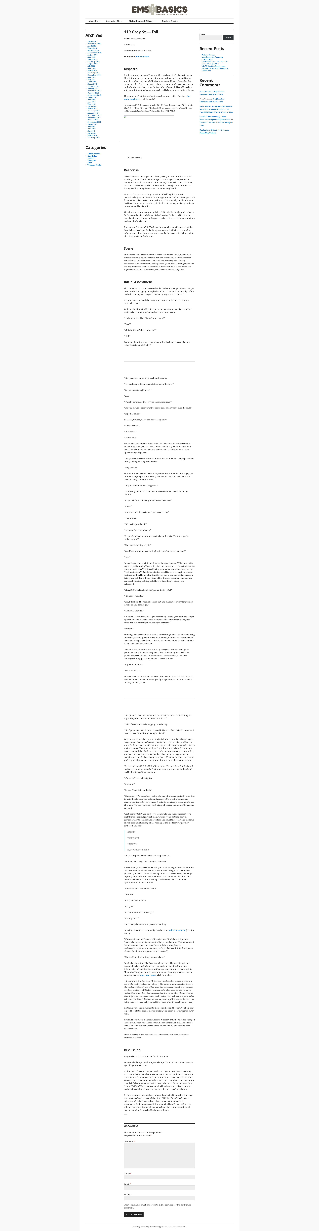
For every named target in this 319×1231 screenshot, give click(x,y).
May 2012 (91, 104)
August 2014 (92, 64)
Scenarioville (113, 21)
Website (128, 1194)
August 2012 (92, 97)
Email (127, 1184)
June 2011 (91, 129)
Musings (90, 158)
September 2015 (94, 53)
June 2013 (91, 77)
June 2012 (91, 102)
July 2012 (91, 100)
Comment (129, 1141)
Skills (89, 163)
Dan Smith (203, 130)
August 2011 (92, 124)
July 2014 (91, 66)
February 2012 (93, 111)
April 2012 (91, 106)
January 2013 (92, 88)
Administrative (93, 154)
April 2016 (91, 46)
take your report (147, 975)
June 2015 (91, 57)
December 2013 (93, 75)
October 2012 (93, 93)
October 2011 (92, 120)
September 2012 (94, 95)
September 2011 (94, 122)
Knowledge (92, 156)
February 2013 (93, 86)
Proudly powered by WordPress (145, 1227)
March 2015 (92, 59)
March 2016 (92, 48)
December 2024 (94, 44)
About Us (93, 21)
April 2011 (91, 133)
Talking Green (207, 59)
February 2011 (93, 138)
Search (202, 34)
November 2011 (93, 118)
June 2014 (91, 68)
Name (127, 1173)
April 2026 (91, 41)
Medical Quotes (170, 21)
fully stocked (142, 56)
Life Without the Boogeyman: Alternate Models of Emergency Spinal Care (214, 68)
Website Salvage (208, 55)
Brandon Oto (204, 91)
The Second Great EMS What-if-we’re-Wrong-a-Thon (214, 63)
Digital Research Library (141, 21)
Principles (91, 160)
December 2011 (93, 115)
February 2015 (93, 62)
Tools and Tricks (94, 165)
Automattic (181, 1227)
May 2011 (91, 131)
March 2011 (92, 135)
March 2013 (92, 84)
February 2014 (93, 73)
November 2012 (93, 91)
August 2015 (92, 55)
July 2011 (91, 126)
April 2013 (91, 82)
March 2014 (92, 71)
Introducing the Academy (212, 57)
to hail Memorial (176, 930)
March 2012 (92, 109)
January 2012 (92, 113)
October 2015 (93, 50)
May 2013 (91, 79)
